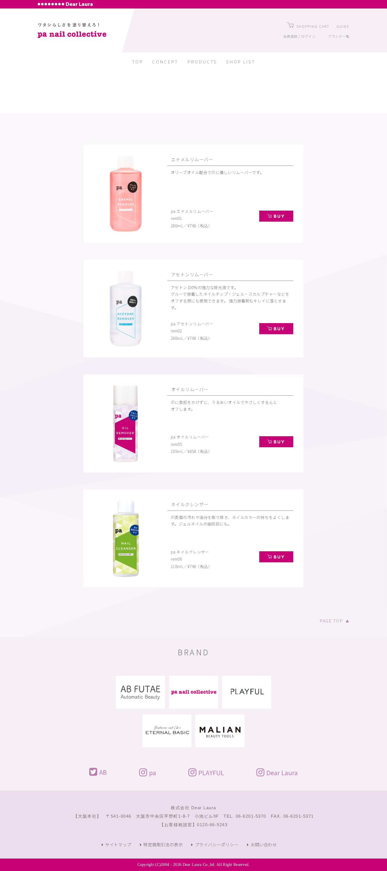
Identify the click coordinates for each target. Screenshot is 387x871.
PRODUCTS (202, 62)
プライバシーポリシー (217, 844)
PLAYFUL (211, 772)
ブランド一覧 (338, 36)
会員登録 (290, 36)
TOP (137, 62)
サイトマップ (118, 844)
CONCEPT (165, 62)
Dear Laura (282, 772)
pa (152, 772)
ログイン (308, 36)
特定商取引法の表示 (163, 844)
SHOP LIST (240, 62)
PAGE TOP (334, 621)
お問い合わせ (264, 844)
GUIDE (343, 26)
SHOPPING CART (312, 26)
